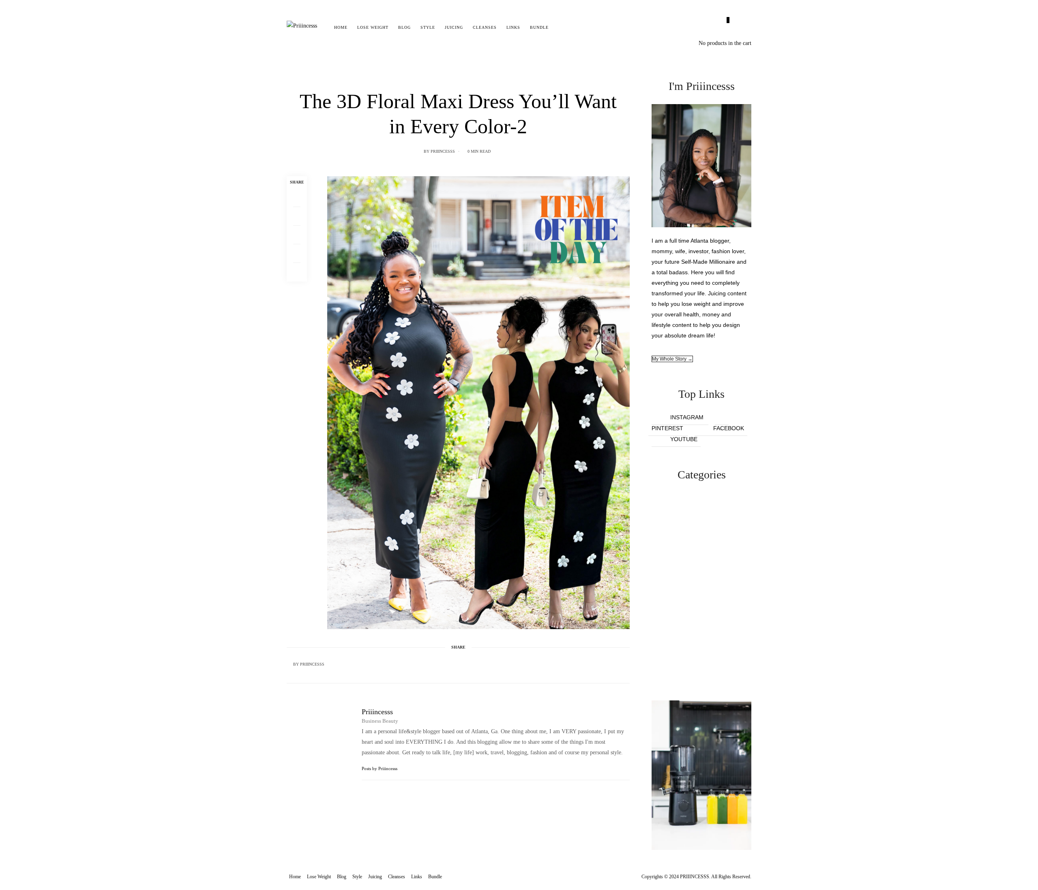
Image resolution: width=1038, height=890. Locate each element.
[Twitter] (297, 216)
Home (340, 27)
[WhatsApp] (297, 253)
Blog (404, 27)
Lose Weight (372, 27)
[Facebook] (297, 197)
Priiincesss (443, 151)
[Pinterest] (297, 235)
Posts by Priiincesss (380, 768)
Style (427, 27)
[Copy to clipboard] (297, 272)
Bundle (539, 27)
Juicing (454, 27)
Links (513, 27)
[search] (560, 27)
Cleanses (485, 27)
